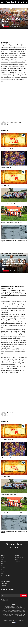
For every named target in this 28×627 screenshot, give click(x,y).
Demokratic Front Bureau (11, 24)
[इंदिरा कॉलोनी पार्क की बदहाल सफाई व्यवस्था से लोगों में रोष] (14, 213)
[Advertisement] (14, 100)
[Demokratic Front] (14, 2)
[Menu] (2, 2)
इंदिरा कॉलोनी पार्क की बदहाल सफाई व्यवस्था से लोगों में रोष (11, 222)
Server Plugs (21, 620)
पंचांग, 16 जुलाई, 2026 (5, 185)
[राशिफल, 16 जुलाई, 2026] (14, 158)
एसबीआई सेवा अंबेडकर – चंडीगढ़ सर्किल (8, 204)
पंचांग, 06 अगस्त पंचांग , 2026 (7, 148)
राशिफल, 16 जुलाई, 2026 (6, 167)
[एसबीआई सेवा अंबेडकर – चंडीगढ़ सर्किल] (14, 195)
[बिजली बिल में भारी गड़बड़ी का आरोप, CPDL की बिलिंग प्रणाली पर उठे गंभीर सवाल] (14, 232)
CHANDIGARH (5, 26)
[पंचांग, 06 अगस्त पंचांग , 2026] (14, 140)
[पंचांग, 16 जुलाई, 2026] (14, 177)
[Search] (26, 2)
